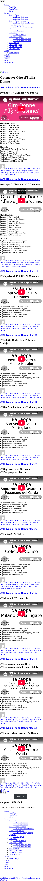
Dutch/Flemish (16, 171)
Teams (6, 51)
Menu (2, 1)
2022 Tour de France (20, 17)
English (24, 171)
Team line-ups (14, 53)
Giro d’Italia (13, 33)
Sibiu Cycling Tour (15, 45)
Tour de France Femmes (17, 21)
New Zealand (23, 172)
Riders (6, 5)
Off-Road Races (14, 49)
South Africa (4, 266)
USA (2, 174)
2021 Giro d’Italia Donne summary (20, 179)
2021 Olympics (18, 31)
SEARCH (3, 793)
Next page (6, 791)
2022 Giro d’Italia (19, 35)
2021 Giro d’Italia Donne (22, 41)
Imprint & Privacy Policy (17, 878)
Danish (13, 262)
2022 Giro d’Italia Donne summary (20, 87)
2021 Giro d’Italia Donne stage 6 (18, 528)
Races (6, 13)
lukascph (8, 169)
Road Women (13, 9)
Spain (31, 172)
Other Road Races (15, 47)
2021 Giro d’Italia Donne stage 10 (19, 271)
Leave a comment (10, 174)
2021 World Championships (23, 27)
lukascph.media (9, 63)
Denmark (20, 262)
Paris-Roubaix (14, 43)
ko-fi (6, 61)
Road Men (12, 7)
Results (6, 55)
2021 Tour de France (20, 19)
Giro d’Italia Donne (15, 37)
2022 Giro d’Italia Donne (22, 39)
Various (7, 57)
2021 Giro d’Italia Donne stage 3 (18, 727)
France (30, 171)
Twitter (6, 59)
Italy (6, 172)
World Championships (16, 25)
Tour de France (14, 15)
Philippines (36, 264)
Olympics (12, 29)
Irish (1, 264)
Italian (2, 172)
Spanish (36, 172)
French (36, 171)
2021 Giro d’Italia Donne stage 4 (18, 658)
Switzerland (4, 588)
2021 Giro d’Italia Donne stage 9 (18, 335)
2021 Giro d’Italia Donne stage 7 (18, 463)
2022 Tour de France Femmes (23, 23)
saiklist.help (4, 878)
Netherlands (13, 172)
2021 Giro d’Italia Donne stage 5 (18, 592)
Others (11, 11)
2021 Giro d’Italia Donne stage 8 (18, 401)
